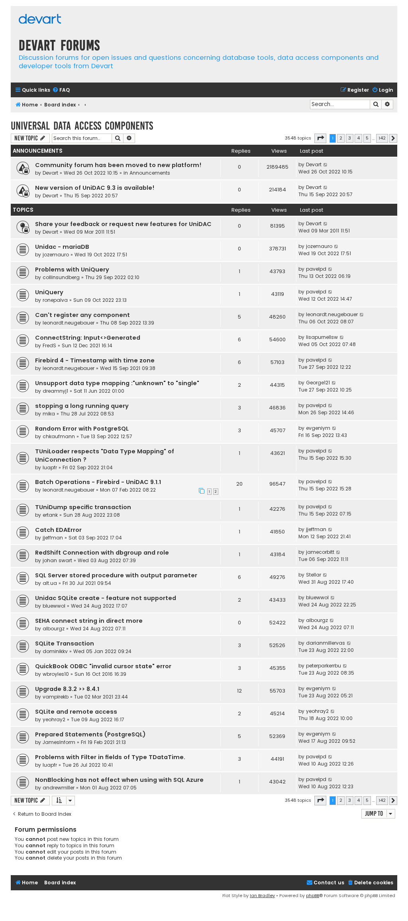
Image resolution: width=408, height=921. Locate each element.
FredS (49, 345)
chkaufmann (59, 436)
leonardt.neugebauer (68, 322)
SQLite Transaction (64, 643)
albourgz (54, 628)
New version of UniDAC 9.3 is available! (95, 188)
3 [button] (349, 138)
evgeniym (318, 428)
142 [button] (382, 138)
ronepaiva (55, 300)
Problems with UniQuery (72, 270)
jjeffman (53, 537)
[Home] (40, 19)
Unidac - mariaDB (62, 247)
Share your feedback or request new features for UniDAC (123, 224)
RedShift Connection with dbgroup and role (102, 553)
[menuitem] (61, 90)
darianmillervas (325, 643)
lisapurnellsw (322, 337)
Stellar (313, 574)
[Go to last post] (325, 164)
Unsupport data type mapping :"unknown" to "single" (117, 383)
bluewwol (54, 605)
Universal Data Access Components (82, 126)
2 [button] (340, 138)
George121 (318, 382)
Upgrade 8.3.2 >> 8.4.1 (67, 689)
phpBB (312, 895)
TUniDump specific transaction (83, 507)
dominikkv (55, 651)
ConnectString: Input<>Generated (87, 338)
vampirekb (56, 696)
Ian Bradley (262, 895)
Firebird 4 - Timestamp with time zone (95, 360)
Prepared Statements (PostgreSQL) (90, 734)
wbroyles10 (56, 674)
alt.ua (50, 583)
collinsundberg (61, 277)
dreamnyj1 (55, 391)
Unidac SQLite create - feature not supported (105, 598)
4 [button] (358, 138)
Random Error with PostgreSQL (82, 429)
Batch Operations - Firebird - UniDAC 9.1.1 (98, 482)
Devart (50, 172)
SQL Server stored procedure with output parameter (116, 575)
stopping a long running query (82, 406)
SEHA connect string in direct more (89, 621)
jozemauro (56, 254)
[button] (320, 138)
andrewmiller (59, 787)
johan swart (57, 560)
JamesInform (59, 742)
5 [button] (367, 138)
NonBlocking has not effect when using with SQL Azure (119, 780)
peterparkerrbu (323, 665)
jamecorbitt (320, 552)
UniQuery (49, 292)
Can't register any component (82, 315)
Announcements (149, 172)
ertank (50, 515)
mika (49, 413)
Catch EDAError (58, 530)
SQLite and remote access (76, 712)
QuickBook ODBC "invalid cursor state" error (103, 666)
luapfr (50, 467)
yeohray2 (54, 719)
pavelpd (316, 269)
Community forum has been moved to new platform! (118, 165)
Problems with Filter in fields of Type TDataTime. (110, 757)
